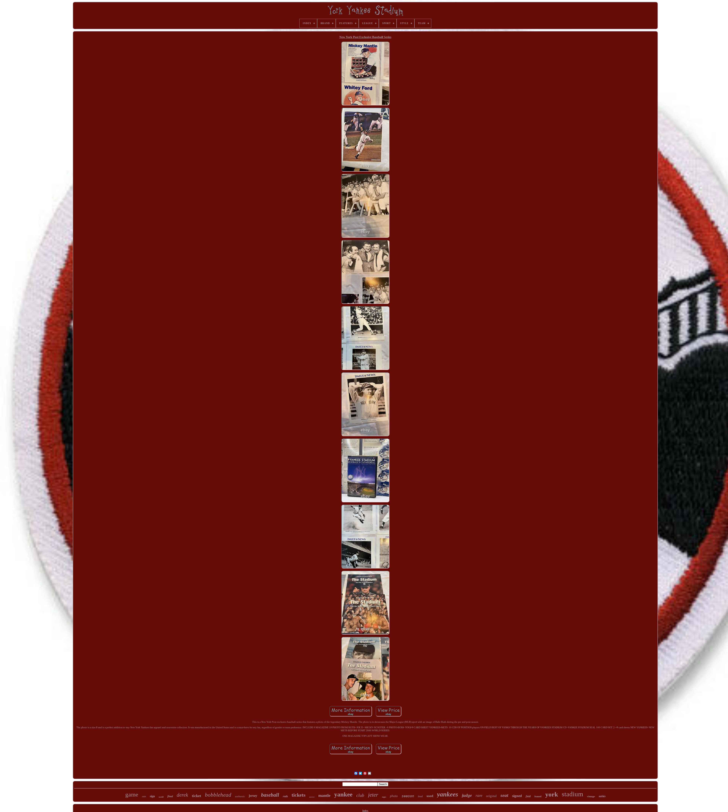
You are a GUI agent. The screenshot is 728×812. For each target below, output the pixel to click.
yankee (343, 794)
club (360, 795)
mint (144, 796)
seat (504, 795)
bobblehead (218, 795)
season (408, 796)
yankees (447, 794)
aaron (312, 797)
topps (384, 797)
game (131, 794)
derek (182, 795)
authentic (240, 796)
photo (394, 796)
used (430, 796)
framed (537, 796)
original (491, 796)
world (161, 797)
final (170, 796)
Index (365, 810)
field (528, 796)
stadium (572, 794)
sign (152, 796)
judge (467, 795)
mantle (324, 795)
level (420, 796)
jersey (253, 795)
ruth (285, 796)
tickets (298, 795)
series (602, 796)
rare (479, 795)
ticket (196, 796)
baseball (270, 795)
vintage (591, 796)
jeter (373, 795)
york (551, 794)
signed (517, 796)
